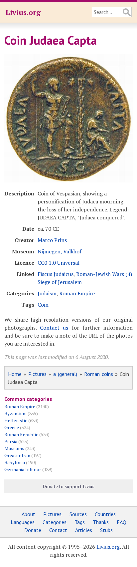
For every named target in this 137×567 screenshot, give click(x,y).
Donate (32, 530)
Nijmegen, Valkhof (59, 251)
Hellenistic (15, 420)
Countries (105, 514)
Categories (55, 522)
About (28, 514)
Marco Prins (52, 240)
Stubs (106, 530)
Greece (11, 427)
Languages (23, 522)
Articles (83, 530)
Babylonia (14, 462)
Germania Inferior (22, 469)
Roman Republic (21, 434)
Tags (79, 522)
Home (15, 374)
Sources (78, 514)
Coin (43, 304)
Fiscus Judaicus (55, 274)
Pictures (37, 374)
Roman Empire (77, 293)
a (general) (65, 374)
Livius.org (23, 12)
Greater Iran (17, 455)
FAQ (121, 522)
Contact (58, 530)
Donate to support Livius (68, 486)
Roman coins (98, 374)
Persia (10, 441)
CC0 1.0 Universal (58, 262)
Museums (14, 448)
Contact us (54, 327)
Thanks (101, 522)
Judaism (47, 293)
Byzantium (15, 413)
